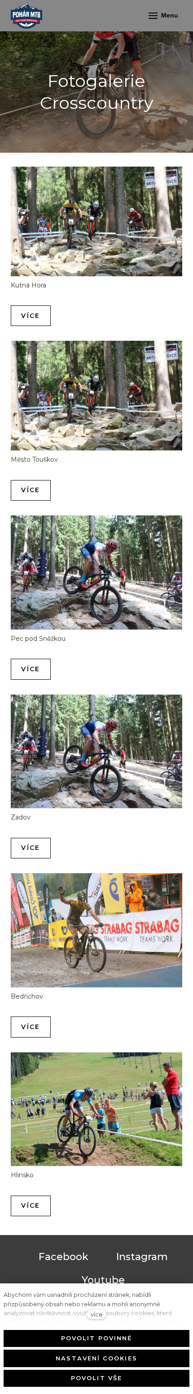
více (97, 1314)
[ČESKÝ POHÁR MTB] (26, 16)
